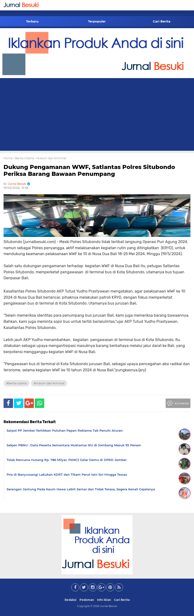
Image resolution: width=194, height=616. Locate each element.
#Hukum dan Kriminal (49, 383)
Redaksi (70, 600)
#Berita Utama (16, 383)
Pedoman (86, 600)
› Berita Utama (23, 158)
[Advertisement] (97, 115)
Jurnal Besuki (108, 606)
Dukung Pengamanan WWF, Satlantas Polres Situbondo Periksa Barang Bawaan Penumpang (89, 170)
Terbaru (32, 21)
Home (8, 158)
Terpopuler (97, 21)
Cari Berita (161, 21)
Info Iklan (104, 600)
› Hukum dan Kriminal (50, 158)
